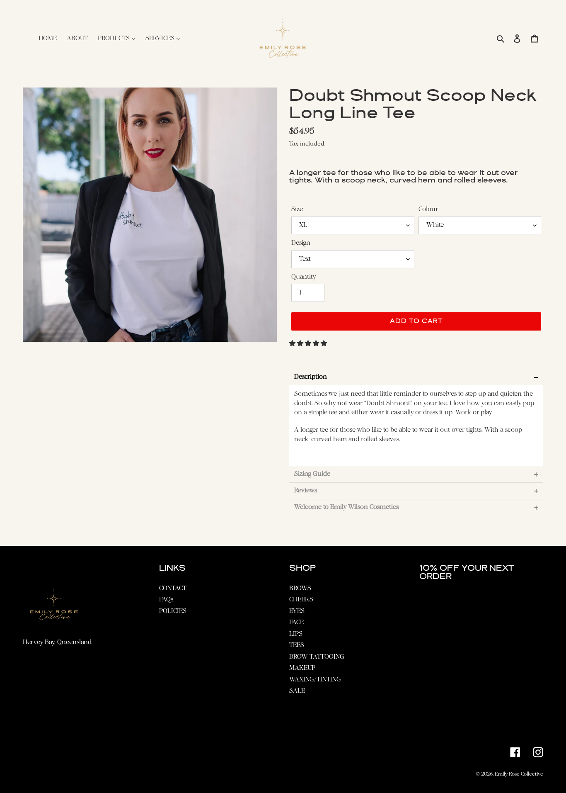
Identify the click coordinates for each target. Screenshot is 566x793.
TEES (296, 645)
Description (310, 377)
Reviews (305, 491)
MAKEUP (302, 668)
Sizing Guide (312, 474)
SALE (297, 691)
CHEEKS (301, 599)
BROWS (300, 588)
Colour (428, 209)
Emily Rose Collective (519, 774)
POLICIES (172, 611)
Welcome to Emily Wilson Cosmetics (346, 507)
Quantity (303, 277)
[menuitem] (48, 39)
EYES (297, 611)
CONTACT (172, 588)
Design (300, 243)
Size (297, 209)
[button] (309, 344)
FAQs (166, 599)
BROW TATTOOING (316, 657)
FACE (296, 622)
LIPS (295, 634)
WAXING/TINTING (315, 679)
